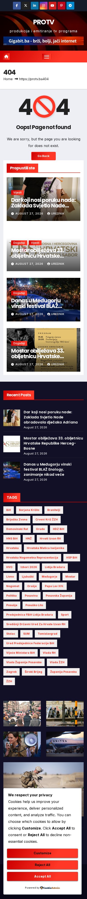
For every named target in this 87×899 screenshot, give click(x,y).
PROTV (43, 22)
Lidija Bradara (55, 567)
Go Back (43, 156)
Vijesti (17, 192)
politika (11, 595)
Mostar (70, 576)
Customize (42, 853)
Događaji (19, 242)
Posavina (31, 595)
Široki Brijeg (33, 671)
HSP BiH (71, 557)
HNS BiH (12, 538)
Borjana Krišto (29, 510)
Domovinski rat (17, 529)
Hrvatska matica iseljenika (45, 548)
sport (64, 614)
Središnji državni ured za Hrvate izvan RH (35, 624)
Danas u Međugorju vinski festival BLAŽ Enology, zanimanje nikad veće (47, 469)
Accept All (42, 876)
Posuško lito (34, 605)
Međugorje (49, 576)
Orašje (32, 586)
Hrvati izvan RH (50, 538)
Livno (10, 576)
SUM (26, 633)
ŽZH (9, 681)
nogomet (12, 586)
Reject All (42, 865)
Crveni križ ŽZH (46, 519)
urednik (57, 213)
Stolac (10, 633)
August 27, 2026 (29, 213)
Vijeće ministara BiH (20, 652)
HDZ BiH (58, 529)
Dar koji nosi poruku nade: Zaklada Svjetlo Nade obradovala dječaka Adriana (51, 417)
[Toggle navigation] (47, 57)
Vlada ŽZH (57, 662)
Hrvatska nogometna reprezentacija (32, 557)
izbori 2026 (29, 567)
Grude (40, 529)
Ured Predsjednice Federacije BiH (30, 643)
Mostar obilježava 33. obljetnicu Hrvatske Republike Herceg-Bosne (42, 256)
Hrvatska (12, 548)
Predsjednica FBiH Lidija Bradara (29, 614)
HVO (9, 567)
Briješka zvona (16, 519)
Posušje (11, 605)
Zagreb (11, 671)
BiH (8, 510)
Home (8, 79)
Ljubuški (28, 576)
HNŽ (29, 538)
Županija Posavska (63, 671)
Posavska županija (59, 595)
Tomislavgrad (47, 633)
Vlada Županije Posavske (24, 662)
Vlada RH (49, 652)
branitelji (53, 510)
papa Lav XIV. (54, 586)
